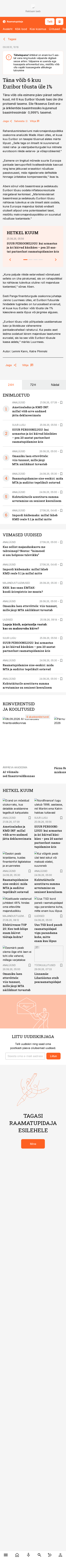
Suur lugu (19, 424)
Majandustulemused (16, 582)
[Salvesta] (61, 402)
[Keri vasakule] (10, 259)
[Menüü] (5, 1555)
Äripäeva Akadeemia (15, 767)
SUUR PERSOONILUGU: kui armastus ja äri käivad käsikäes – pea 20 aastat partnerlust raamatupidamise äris (33, 247)
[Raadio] (28, 1555)
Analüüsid (18, 402)
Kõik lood (21, 29)
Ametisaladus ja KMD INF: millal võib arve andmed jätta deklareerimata (30, 411)
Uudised (8, 619)
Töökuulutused (45, 965)
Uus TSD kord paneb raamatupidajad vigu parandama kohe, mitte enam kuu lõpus (48, 933)
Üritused (54, 29)
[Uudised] (17, 1555)
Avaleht (7, 29)
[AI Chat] (50, 1555)
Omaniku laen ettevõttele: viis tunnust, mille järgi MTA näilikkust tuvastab (30, 460)
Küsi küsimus (38, 29)
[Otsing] (39, 1555)
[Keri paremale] (55, 259)
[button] (25, 1056)
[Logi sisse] (60, 1555)
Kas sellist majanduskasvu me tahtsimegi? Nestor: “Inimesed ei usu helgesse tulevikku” (24, 551)
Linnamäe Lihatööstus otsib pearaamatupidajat (47, 978)
